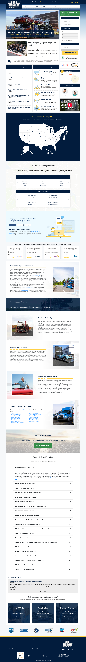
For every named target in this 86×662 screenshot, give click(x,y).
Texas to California (32, 200)
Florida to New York (53, 195)
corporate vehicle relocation (17, 422)
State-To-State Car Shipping (25, 644)
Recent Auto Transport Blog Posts (19, 67)
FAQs (65, 6)
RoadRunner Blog (11, 648)
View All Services (23, 649)
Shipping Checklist (48, 640)
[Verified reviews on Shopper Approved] (20, 655)
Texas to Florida (53, 200)
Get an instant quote (43, 445)
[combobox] (70, 21)
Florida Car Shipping (36, 642)
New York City (25, 181)
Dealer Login (59, 1)
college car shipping (15, 418)
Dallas (43, 183)
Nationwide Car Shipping (24, 640)
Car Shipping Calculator (12, 640)
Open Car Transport (15, 413)
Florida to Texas (31, 204)
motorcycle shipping (33, 415)
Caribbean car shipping (34, 421)
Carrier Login (65, 1)
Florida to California (32, 202)
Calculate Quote (69, 52)
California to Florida (32, 197)
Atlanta (61, 183)
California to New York (53, 202)
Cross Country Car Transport (17, 415)
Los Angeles (24, 183)
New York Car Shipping (36, 646)
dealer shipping (14, 419)
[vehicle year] (70, 32)
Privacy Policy (49, 660)
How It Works (36, 6)
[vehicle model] (70, 37)
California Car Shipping (36, 640)
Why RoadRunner (46, 6)
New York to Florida (53, 197)
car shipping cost (24, 290)
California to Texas (32, 195)
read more (12, 589)
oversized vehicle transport (35, 414)
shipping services (24, 409)
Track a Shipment (52, 1)
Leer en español (48, 644)
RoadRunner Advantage (12, 642)
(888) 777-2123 (75, 2)
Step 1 (12, 224)
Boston (61, 185)
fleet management (15, 421)
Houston (61, 181)
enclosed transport (36, 275)
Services (27, 6)
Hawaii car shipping (33, 418)
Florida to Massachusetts (53, 204)
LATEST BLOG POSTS (15, 577)
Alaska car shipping (33, 417)
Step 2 (20, 224)
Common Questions (48, 642)
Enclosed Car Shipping (16, 414)
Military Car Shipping (15, 417)
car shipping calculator (28, 287)
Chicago (24, 185)
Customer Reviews (11, 646)
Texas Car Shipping (35, 644)
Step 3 (28, 224)
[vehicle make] (70, 34)
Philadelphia (43, 185)
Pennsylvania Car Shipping (37, 648)
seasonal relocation (33, 413)
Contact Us (47, 646)
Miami (43, 181)
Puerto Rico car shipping (34, 419)
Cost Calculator (56, 6)
